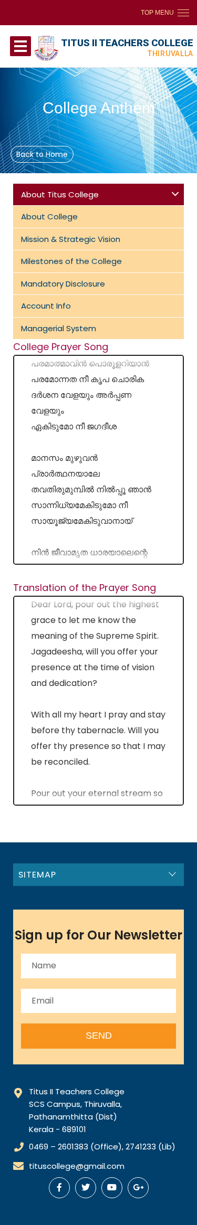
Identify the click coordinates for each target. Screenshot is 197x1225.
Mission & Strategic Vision (70, 239)
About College (49, 216)
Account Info (46, 305)
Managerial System (58, 328)
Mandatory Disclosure (63, 283)
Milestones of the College (71, 261)
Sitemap (37, 875)
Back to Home (42, 154)
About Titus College (60, 194)
